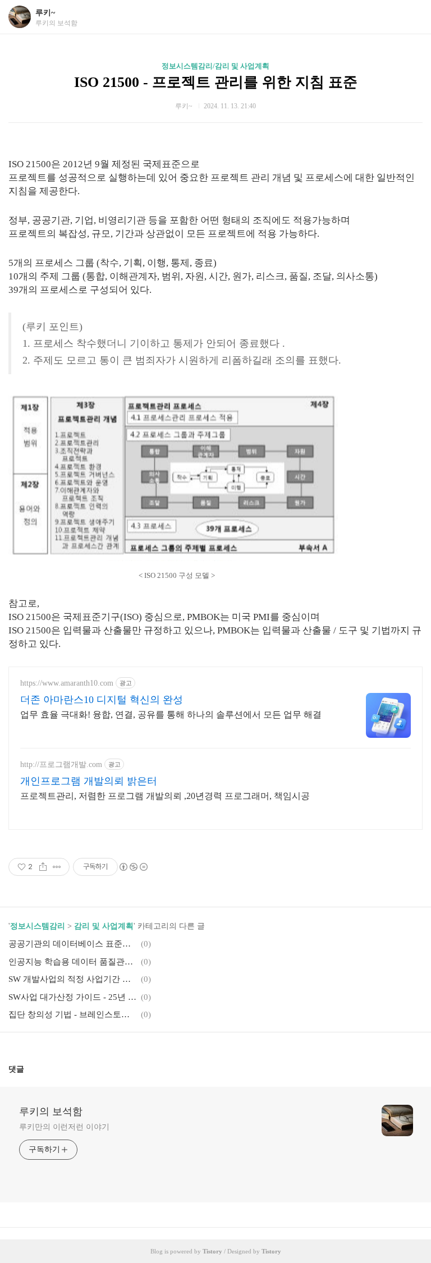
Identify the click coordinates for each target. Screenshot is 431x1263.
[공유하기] (43, 866)
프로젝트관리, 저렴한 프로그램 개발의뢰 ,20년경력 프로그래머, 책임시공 (165, 796)
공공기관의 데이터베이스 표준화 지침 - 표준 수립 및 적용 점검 (72, 943)
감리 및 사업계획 (104, 926)
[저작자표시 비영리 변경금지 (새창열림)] (133, 866)
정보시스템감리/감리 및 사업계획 (215, 66)
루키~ (45, 12)
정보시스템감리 (37, 926)
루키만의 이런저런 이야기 (64, 1127)
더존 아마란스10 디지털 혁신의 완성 (101, 699)
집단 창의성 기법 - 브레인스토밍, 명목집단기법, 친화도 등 (72, 1014)
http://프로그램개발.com (61, 764)
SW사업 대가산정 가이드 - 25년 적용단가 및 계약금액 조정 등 (72, 997)
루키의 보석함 (50, 1111)
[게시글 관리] (57, 866)
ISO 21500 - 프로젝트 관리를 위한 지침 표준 (215, 82)
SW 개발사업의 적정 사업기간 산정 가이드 (72, 979)
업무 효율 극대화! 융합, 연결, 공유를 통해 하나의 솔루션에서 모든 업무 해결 (171, 714)
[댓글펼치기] (28, 1068)
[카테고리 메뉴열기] (411, 17)
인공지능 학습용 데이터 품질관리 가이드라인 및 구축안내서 (72, 961)
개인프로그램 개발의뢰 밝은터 (88, 781)
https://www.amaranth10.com (66, 683)
